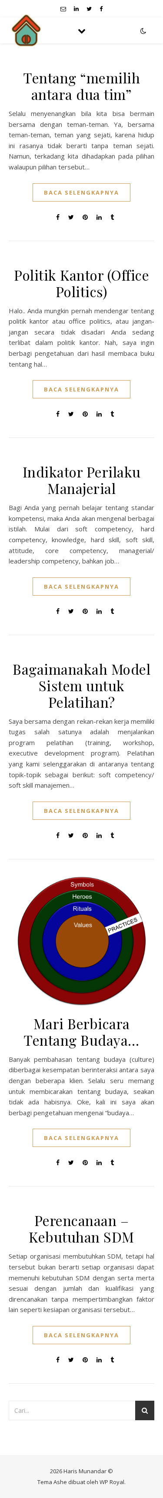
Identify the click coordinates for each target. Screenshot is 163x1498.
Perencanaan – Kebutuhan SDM (81, 1228)
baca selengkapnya (81, 192)
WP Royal (112, 1482)
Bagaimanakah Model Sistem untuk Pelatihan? (81, 685)
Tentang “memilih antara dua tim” (81, 85)
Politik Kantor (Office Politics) (81, 283)
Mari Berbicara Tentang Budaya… (81, 1031)
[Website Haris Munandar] (26, 30)
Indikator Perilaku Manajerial (82, 479)
